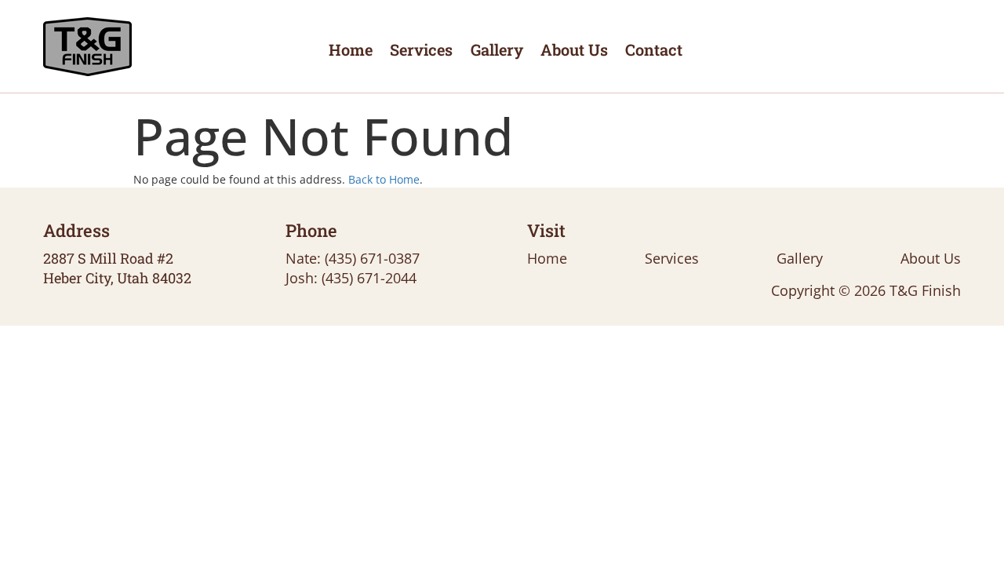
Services (421, 49)
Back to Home (384, 179)
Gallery (497, 49)
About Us (574, 49)
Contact (653, 49)
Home (351, 49)
